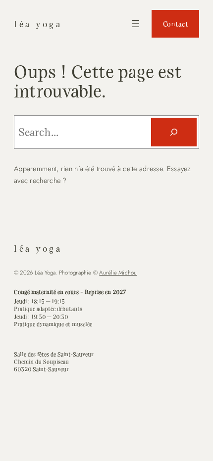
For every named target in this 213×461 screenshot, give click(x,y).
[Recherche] (174, 132)
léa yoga (38, 23)
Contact (175, 23)
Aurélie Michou (118, 273)
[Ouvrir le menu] (136, 24)
